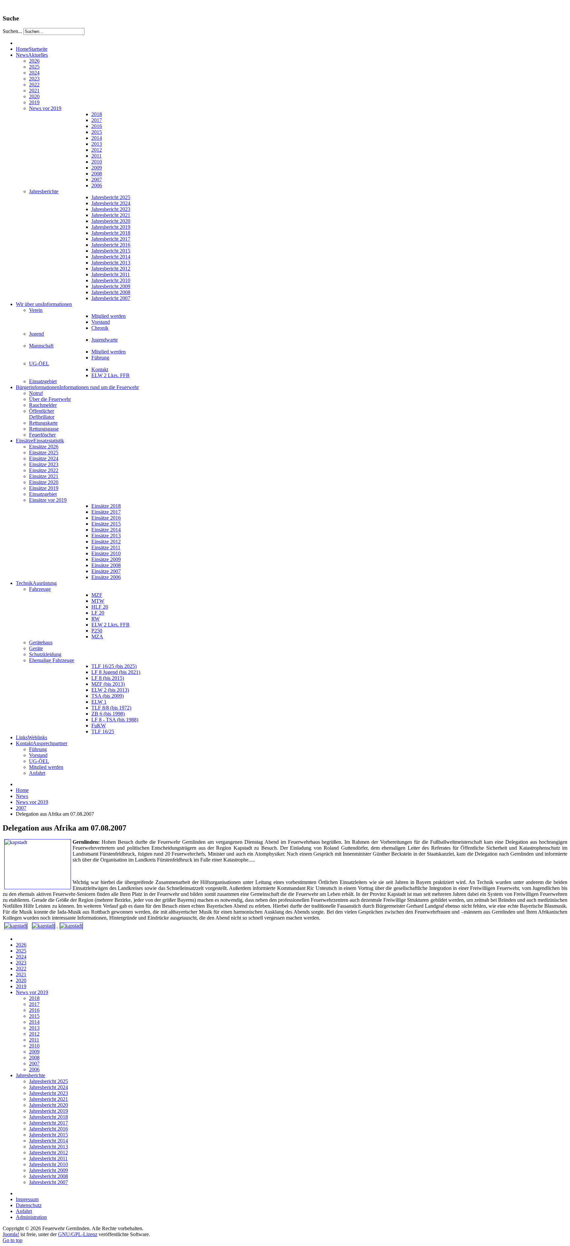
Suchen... (12, 31)
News (22, 796)
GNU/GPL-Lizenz (77, 1234)
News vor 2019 (32, 802)
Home (22, 790)
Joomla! (11, 1234)
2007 (21, 808)
